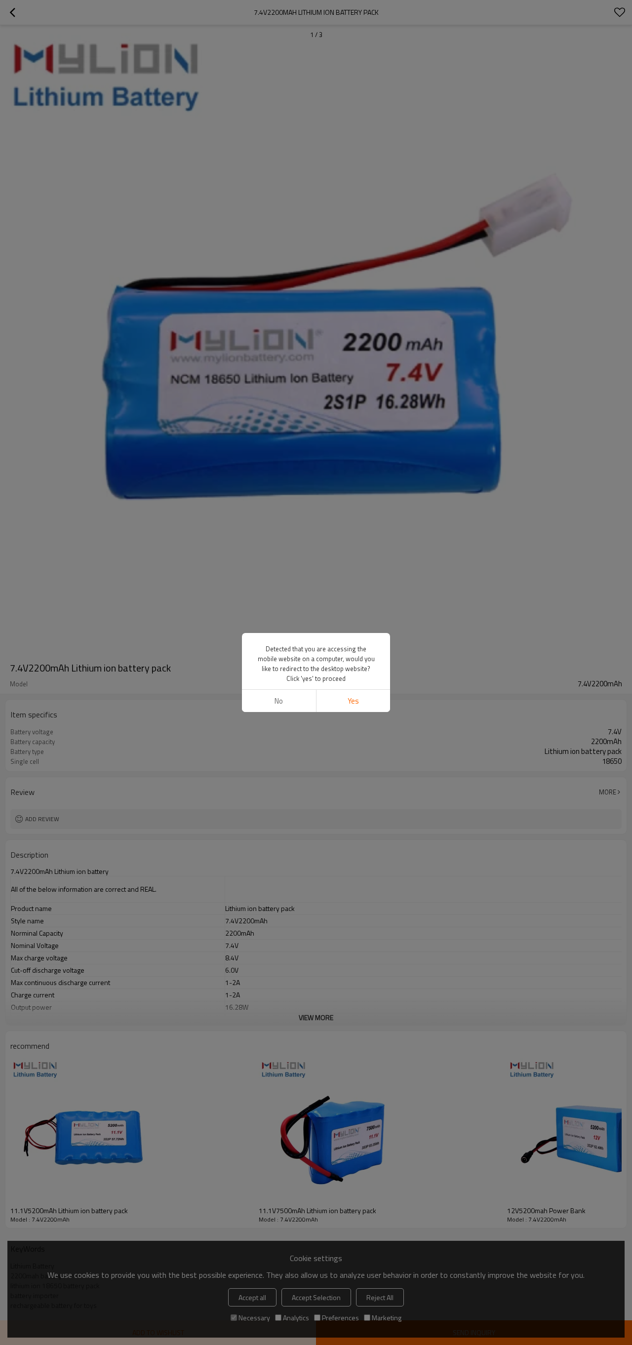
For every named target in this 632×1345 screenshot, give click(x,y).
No (279, 701)
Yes (353, 701)
